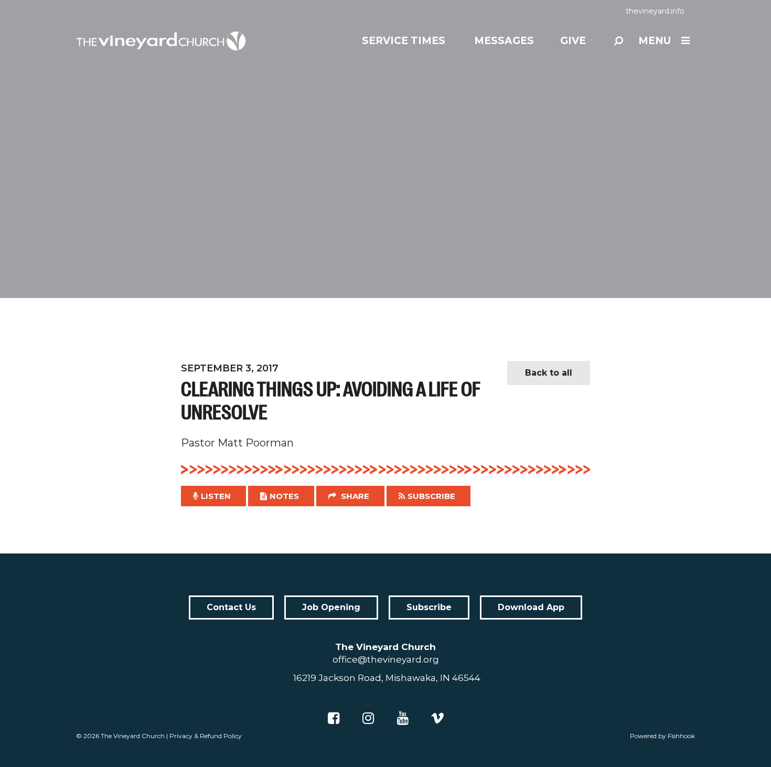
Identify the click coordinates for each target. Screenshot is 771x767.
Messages (504, 41)
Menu (654, 41)
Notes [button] (284, 496)
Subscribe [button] (431, 496)
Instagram (368, 718)
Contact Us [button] (231, 607)
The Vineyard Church (133, 736)
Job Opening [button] (331, 607)
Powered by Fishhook (662, 736)
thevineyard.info (655, 11)
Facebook (333, 718)
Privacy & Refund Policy (205, 736)
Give (573, 41)
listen (216, 496)
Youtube (403, 718)
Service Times (403, 41)
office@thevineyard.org (386, 659)
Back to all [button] (548, 373)
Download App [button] (531, 607)
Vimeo (437, 718)
